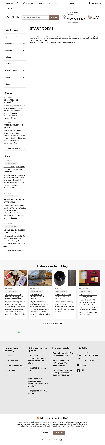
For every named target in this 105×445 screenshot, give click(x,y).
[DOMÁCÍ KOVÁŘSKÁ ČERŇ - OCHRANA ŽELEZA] (65, 278)
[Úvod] (12, 17)
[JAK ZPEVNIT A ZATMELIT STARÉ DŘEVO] (40, 278)
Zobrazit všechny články (13, 251)
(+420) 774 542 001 (35, 368)
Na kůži (7, 77)
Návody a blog (10, 3)
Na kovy (8, 57)
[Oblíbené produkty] (89, 7)
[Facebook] (79, 371)
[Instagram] (84, 371)
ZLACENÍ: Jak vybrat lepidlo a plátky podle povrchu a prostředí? (14, 169)
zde (61, 440)
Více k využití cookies (77, 426)
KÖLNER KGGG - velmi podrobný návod (88, 296)
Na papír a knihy (11, 71)
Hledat (54, 17)
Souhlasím (59, 433)
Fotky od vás (52, 3)
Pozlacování (9, 44)
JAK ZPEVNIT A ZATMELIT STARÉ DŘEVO (14, 201)
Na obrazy (8, 64)
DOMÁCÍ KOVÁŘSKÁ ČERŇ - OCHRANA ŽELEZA (15, 231)
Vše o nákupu (13, 361)
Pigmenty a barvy (11, 37)
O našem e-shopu (27, 3)
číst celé (13, 118)
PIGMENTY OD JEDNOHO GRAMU (13, 126)
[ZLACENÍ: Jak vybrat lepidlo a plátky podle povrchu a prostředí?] (15, 278)
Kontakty (40, 3)
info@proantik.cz (85, 365)
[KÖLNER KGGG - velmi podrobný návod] (89, 278)
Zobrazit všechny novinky (14, 148)
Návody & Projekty (11, 163)
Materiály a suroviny (12, 30)
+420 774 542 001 (78, 18)
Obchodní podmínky (15, 366)
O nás (10, 356)
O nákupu (8, 8)
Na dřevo (8, 50)
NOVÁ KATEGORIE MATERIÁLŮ (11, 101)
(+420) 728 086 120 (35, 391)
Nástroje (8, 84)
